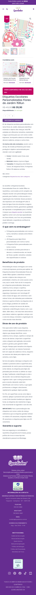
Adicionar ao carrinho (13, 120)
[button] (7, 9)
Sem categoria (25, 176)
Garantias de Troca (18, 552)
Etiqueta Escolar (15, 176)
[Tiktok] (25, 573)
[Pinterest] (14, 573)
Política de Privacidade (18, 549)
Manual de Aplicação (18, 544)
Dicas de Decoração (18, 538)
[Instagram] (9, 573)
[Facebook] (20, 573)
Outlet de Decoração (18, 536)
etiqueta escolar (17, 212)
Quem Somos (18, 541)
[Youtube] (30, 573)
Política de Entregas (18, 546)
